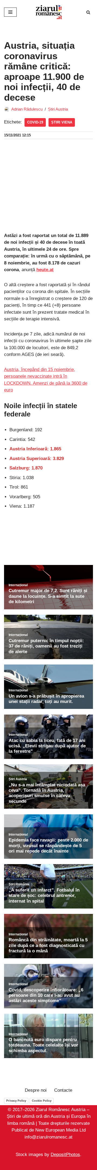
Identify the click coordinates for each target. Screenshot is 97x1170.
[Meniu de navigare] (10, 12)
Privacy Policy (16, 1100)
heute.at (45, 269)
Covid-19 (35, 122)
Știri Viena (61, 122)
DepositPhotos (65, 1154)
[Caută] (88, 12)
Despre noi (36, 1090)
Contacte (63, 1090)
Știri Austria (58, 109)
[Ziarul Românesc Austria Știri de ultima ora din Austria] (48, 12)
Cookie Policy (41, 1100)
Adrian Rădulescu (27, 109)
